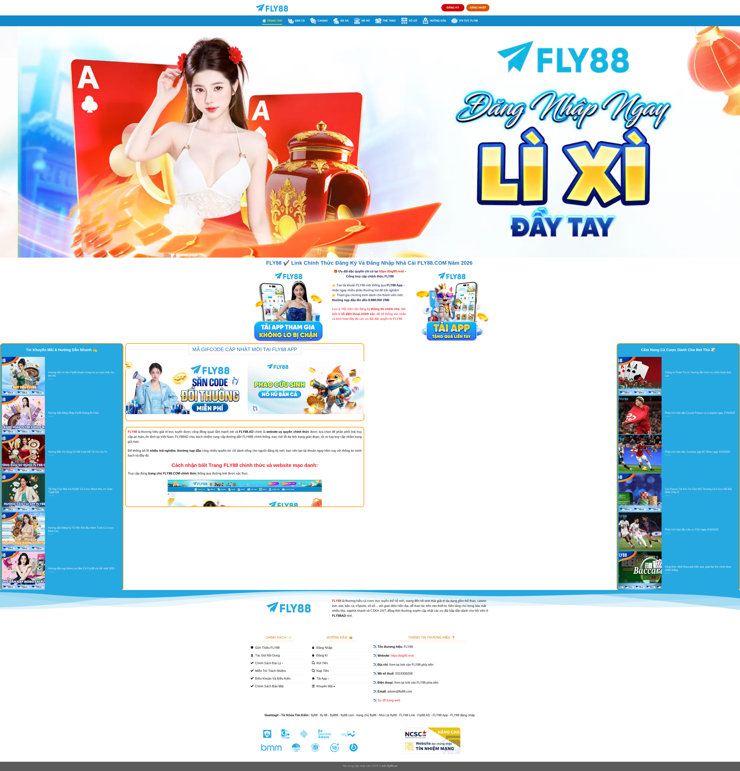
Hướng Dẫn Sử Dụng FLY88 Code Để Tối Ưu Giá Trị (77, 451)
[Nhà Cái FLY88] (272, 8)
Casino (323, 20)
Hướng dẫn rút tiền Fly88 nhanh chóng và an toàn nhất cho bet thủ (81, 374)
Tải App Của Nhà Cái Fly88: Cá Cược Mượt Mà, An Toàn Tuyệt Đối (80, 491)
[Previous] (19, 142)
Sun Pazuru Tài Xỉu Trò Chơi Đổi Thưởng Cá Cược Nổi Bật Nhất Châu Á (698, 491)
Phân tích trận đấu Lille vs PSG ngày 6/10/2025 (691, 529)
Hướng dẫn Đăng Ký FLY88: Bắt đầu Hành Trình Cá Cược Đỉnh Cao (81, 529)
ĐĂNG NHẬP (478, 7)
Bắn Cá (300, 20)
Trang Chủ (274, 20)
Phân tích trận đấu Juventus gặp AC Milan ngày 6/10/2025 (697, 451)
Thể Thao (389, 20)
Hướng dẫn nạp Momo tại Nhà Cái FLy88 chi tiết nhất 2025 (81, 568)
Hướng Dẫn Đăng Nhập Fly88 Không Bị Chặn (73, 412)
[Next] (720, 142)
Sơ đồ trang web (389, 700)
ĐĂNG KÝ (453, 7)
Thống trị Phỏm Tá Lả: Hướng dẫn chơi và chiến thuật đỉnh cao (698, 374)
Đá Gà (345, 20)
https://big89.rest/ (391, 271)
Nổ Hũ (366, 20)
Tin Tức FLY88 (468, 20)
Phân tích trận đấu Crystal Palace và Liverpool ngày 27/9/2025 (700, 412)
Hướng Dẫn (438, 20)
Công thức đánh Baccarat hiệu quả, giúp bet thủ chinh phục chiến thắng (698, 568)
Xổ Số (413, 20)
